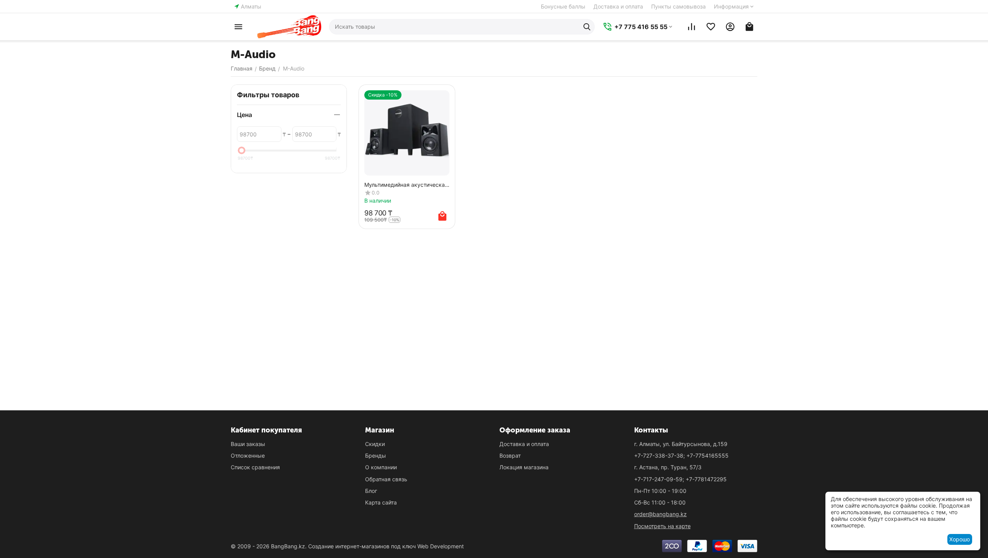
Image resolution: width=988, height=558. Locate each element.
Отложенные (248, 455)
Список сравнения (255, 467)
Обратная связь (386, 479)
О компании (381, 467)
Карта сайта (381, 502)
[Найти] (587, 27)
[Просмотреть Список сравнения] (691, 26)
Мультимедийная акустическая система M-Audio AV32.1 (406, 184)
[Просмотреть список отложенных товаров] (711, 26)
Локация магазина (524, 467)
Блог (371, 490)
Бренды (375, 455)
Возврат (510, 455)
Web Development (440, 546)
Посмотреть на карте (662, 526)
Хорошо (959, 539)
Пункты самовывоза (678, 6)
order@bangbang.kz (660, 514)
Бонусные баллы (563, 6)
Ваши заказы (248, 444)
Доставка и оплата (618, 6)
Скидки (375, 444)
